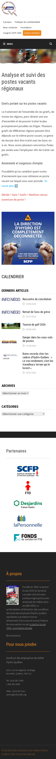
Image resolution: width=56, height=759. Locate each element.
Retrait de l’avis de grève (36, 312)
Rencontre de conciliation (37, 299)
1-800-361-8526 (13, 684)
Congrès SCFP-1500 (12, 32)
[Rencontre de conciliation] (11, 299)
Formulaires (26, 27)
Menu (10, 43)
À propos (7, 22)
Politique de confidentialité (27, 22)
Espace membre (32, 32)
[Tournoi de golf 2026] (11, 325)
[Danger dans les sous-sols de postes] (11, 338)
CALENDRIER (13, 276)
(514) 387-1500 (16, 680)
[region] (28, 57)
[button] (3, 56)
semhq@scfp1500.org (16, 694)
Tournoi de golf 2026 (34, 324)
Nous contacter (10, 27)
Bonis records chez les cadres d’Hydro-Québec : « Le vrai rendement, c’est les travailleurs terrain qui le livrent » (38, 361)
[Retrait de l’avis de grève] (11, 312)
